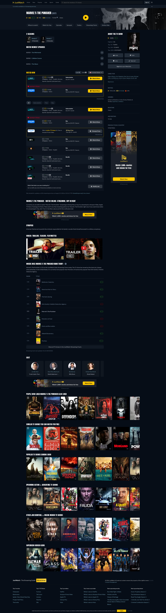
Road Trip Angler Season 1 (138, 597)
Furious (38, 592)
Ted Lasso (39, 594)
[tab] (65, 52)
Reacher (38, 599)
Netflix (62, 592)
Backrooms (16, 594)
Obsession (16, 592)
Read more (111, 81)
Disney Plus (63, 599)
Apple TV (63, 597)
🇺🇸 (95, 72)
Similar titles (105, 25)
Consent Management (111, 582)
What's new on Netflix (90, 592)
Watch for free (47, 25)
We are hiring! (41, 580)
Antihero (121, 101)
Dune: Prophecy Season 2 (138, 592)
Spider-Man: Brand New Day (21, 597)
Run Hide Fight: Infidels (114, 592)
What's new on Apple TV (91, 597)
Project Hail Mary (18, 599)
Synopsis (69, 25)
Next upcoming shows (137, 588)
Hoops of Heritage (112, 597)
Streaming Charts (91, 25)
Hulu (61, 602)
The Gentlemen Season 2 (138, 594)
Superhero (115, 101)
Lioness (38, 597)
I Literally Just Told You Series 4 (140, 599)
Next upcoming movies (113, 588)
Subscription (37, 103)
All (29, 103)
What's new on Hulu (90, 602)
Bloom (109, 604)
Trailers (79, 25)
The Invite (16, 602)
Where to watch (33, 25)
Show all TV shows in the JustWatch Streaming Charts (65, 347)
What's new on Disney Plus (92, 599)
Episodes (59, 25)
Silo (37, 602)
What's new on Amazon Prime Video (94, 594)
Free (46, 103)
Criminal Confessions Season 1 (140, 602)
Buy (53, 103)
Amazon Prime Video (66, 594)
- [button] (33, 52)
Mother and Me (112, 594)
